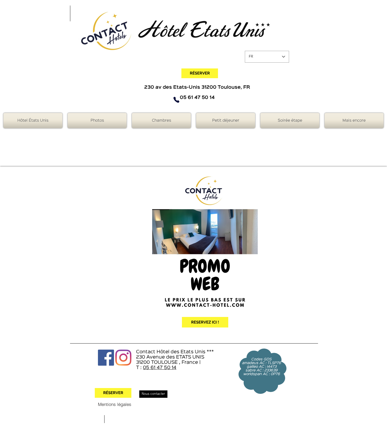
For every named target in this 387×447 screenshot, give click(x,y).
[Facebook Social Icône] (106, 358)
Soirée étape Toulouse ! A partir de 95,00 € (182, 66)
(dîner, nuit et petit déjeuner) (219, 66)
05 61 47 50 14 (159, 368)
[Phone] (176, 99)
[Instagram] (123, 358)
